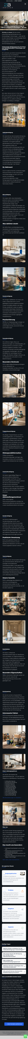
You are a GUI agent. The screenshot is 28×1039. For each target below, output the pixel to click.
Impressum (5, 1033)
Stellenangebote (11, 1033)
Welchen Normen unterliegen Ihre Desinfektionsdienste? (13, 966)
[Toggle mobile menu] (25, 4)
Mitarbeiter (19, 1034)
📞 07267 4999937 (17, 1)
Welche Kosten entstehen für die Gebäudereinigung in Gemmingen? (13, 949)
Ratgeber (9, 1034)
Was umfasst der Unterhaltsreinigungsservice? (11, 961)
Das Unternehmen (18, 1033)
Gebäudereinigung (8, 132)
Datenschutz (17, 1032)
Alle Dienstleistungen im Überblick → (12, 797)
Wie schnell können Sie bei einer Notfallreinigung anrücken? (12, 971)
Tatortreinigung (7, 556)
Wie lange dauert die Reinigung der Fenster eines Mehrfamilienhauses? (12, 955)
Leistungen (12, 1032)
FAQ (24, 1033)
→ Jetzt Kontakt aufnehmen (14, 1024)
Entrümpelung (7, 691)
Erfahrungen (13, 1034)
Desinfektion (6, 649)
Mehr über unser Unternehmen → (12, 859)
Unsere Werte (23, 1032)
